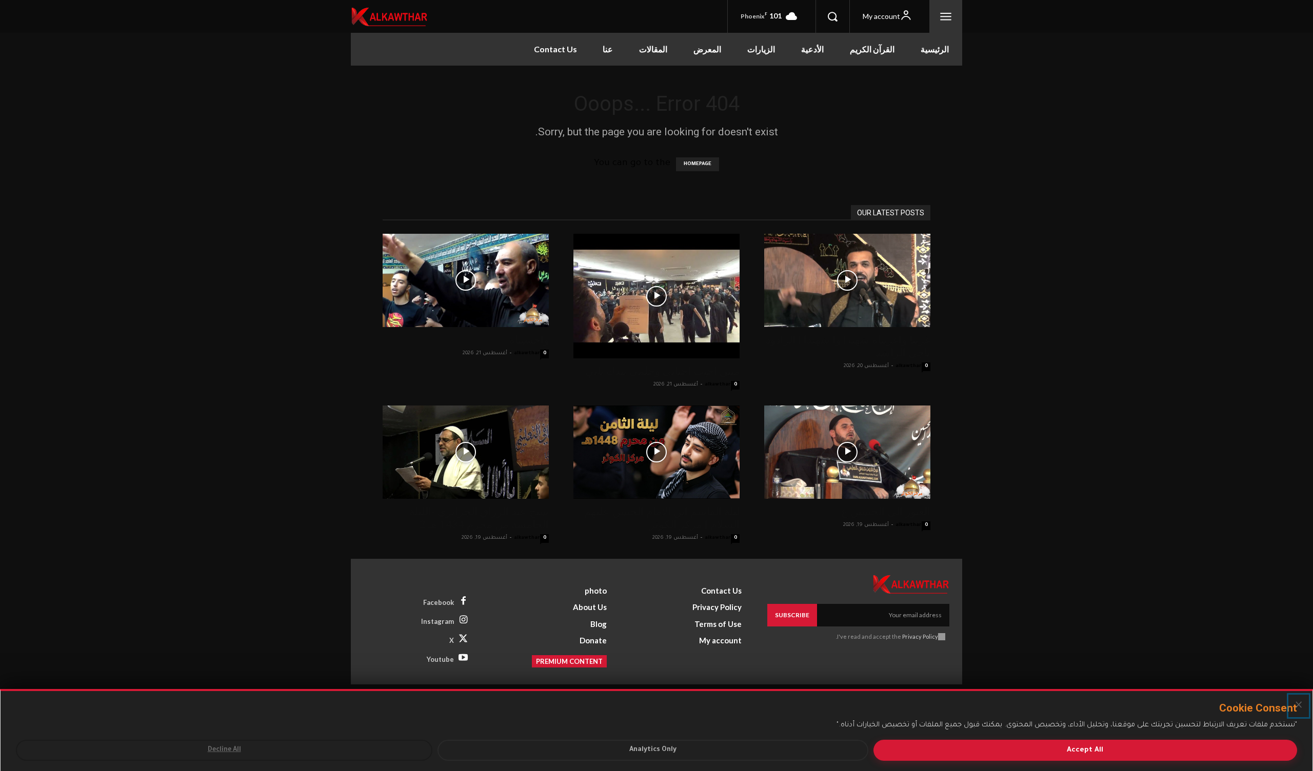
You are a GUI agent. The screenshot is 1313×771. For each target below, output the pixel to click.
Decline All (224, 750)
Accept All (1085, 750)
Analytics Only (653, 750)
